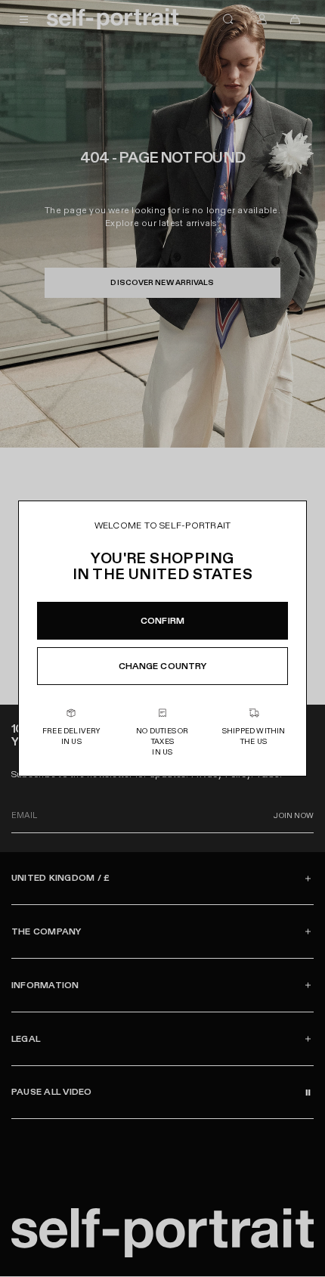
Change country (163, 666)
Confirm (162, 621)
